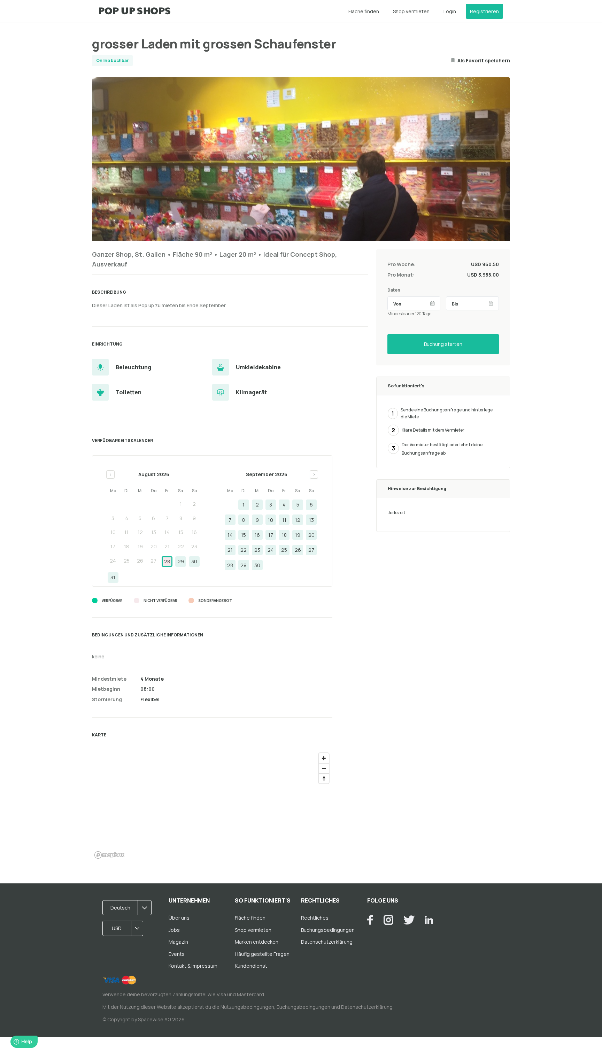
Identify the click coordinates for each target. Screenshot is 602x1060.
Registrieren (484, 11)
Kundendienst (251, 965)
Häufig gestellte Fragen (262, 954)
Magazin (178, 941)
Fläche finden (363, 11)
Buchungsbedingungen (328, 930)
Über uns (179, 917)
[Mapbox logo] (109, 855)
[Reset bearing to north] (324, 778)
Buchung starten (443, 344)
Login (449, 11)
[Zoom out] (324, 768)
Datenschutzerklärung (327, 941)
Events (177, 954)
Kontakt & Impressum (193, 965)
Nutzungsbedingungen (247, 1007)
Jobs (174, 930)
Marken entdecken (256, 941)
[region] (212, 805)
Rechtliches (315, 917)
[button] (129, 907)
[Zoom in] (324, 758)
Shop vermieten (411, 11)
